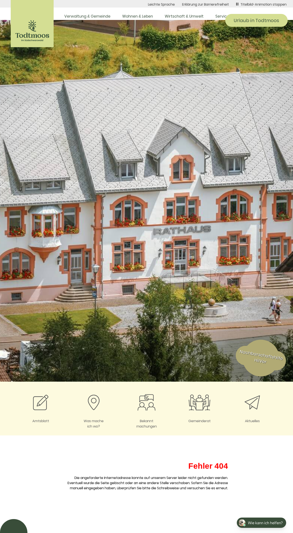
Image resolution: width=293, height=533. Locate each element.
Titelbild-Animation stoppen (263, 4)
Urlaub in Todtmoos (256, 20)
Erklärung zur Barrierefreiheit (205, 4)
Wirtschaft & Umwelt (184, 16)
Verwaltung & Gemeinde (87, 16)
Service (222, 16)
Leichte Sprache (161, 4)
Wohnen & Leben (137, 16)
